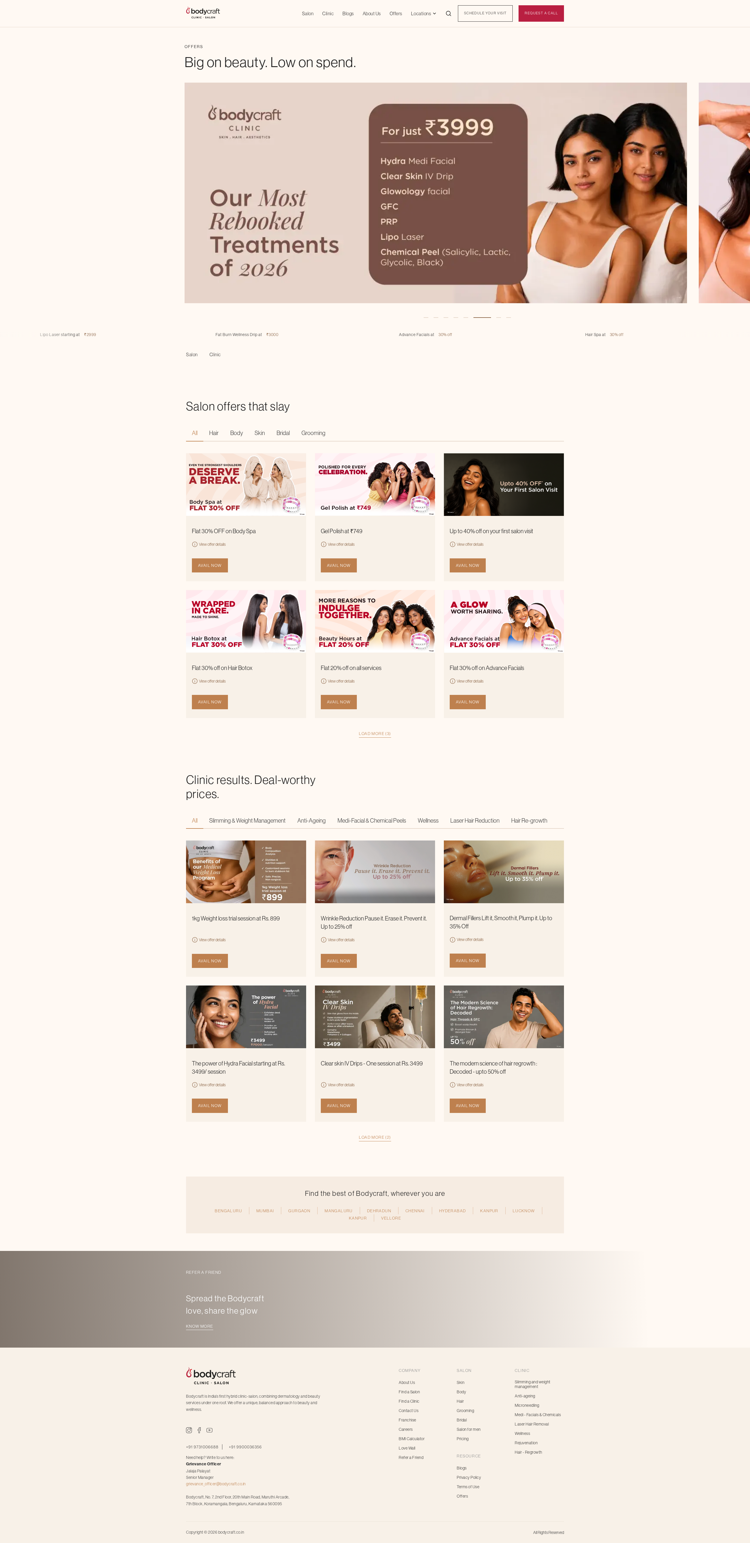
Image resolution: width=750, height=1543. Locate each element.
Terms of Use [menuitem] (468, 1486)
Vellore (391, 1218)
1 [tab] (426, 317)
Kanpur (489, 1210)
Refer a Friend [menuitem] (411, 1457)
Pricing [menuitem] (463, 1438)
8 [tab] (495, 317)
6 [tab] (475, 317)
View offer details (212, 544)
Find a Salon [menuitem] (409, 1391)
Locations (421, 13)
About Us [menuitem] (407, 1382)
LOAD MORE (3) (375, 733)
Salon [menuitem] (192, 354)
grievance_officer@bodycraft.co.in (216, 1483)
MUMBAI (265, 1210)
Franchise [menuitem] (407, 1420)
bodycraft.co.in (231, 1532)
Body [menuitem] (461, 1391)
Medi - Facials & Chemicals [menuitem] (538, 1414)
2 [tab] (436, 317)
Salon (308, 13)
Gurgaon (299, 1210)
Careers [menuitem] (406, 1429)
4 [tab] (456, 317)
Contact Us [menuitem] (408, 1410)
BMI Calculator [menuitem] (412, 1438)
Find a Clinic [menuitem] (409, 1401)
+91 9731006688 (202, 1447)
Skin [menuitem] (460, 1382)
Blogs (348, 13)
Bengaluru (228, 1210)
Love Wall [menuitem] (407, 1448)
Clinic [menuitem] (215, 354)
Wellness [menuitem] (522, 1433)
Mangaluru (339, 1210)
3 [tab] (446, 317)
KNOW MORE (199, 1326)
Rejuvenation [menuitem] (526, 1442)
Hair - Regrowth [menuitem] (528, 1452)
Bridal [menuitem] (462, 1420)
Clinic (328, 13)
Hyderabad (452, 1210)
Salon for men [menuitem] (469, 1429)
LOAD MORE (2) (375, 1137)
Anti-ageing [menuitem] (525, 1396)
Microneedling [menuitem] (527, 1405)
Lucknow (524, 1210)
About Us (372, 13)
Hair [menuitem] (460, 1401)
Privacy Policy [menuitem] (469, 1477)
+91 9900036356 (245, 1447)
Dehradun (379, 1210)
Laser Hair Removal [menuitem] (532, 1424)
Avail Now (210, 565)
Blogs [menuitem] (462, 1468)
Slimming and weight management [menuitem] (532, 1384)
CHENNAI (415, 1210)
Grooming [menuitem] (465, 1410)
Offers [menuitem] (462, 1496)
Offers (396, 13)
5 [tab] (465, 317)
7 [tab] (485, 317)
